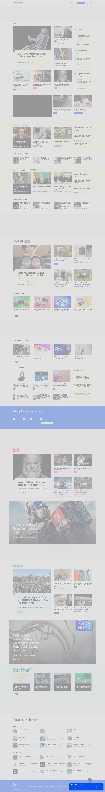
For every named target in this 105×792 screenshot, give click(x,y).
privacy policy (87, 787)
